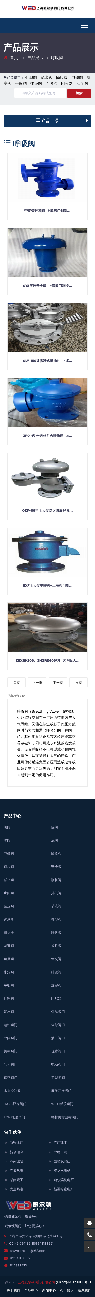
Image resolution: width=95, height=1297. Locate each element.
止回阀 (9, 893)
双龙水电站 (62, 1170)
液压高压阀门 (61, 1091)
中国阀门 (10, 1038)
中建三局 (60, 1152)
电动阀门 (58, 1064)
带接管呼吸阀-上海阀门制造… (47, 211)
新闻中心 (49, 1290)
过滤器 (9, 919)
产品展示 (35, 57)
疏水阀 (46, 77)
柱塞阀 (9, 998)
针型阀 (31, 77)
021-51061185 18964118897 (31, 1243)
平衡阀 (21, 83)
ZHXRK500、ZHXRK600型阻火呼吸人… (48, 660)
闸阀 (7, 827)
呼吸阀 (57, 57)
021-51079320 (21, 1258)
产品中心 (31, 1290)
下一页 (58, 682)
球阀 (7, 840)
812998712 (18, 1265)
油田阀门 (58, 1038)
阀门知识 (67, 1290)
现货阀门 (58, 1051)
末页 (78, 682)
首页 (14, 57)
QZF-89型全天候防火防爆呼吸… (47, 510)
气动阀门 (10, 1064)
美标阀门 (10, 1051)
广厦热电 (16, 1170)
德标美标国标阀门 (64, 1117)
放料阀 (56, 946)
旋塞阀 (56, 985)
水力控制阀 (12, 1091)
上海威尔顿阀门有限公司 (37, 1282)
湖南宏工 (16, 1180)
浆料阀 (56, 880)
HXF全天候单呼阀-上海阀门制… (48, 585)
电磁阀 (77, 77)
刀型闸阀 (58, 1077)
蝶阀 (54, 827)
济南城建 (16, 1161)
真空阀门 (10, 1077)
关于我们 (13, 1290)
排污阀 (9, 972)
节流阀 (56, 906)
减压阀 (9, 906)
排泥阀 (36, 83)
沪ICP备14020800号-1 (73, 1282)
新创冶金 (16, 1152)
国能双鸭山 (62, 1161)
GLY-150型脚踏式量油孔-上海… (47, 361)
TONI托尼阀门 (14, 1117)
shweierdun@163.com (28, 1251)
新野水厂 (16, 1143)
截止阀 (9, 880)
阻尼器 (56, 998)
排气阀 (56, 893)
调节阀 (9, 946)
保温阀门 (58, 1012)
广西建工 (60, 1143)
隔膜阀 (62, 77)
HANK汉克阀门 (15, 1104)
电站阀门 (10, 1025)
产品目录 (49, 120)
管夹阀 (56, 959)
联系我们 (84, 1290)
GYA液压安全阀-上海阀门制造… (47, 286)
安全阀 (82, 83)
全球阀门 (58, 1025)
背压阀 (9, 1012)
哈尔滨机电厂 (64, 1180)
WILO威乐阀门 (62, 1104)
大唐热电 (16, 1189)
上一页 (37, 682)
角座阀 (9, 959)
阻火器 (67, 83)
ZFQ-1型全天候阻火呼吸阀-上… (47, 435)
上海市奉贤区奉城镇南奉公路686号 (36, 1236)
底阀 (54, 840)
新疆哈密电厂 (64, 1189)
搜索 (79, 93)
